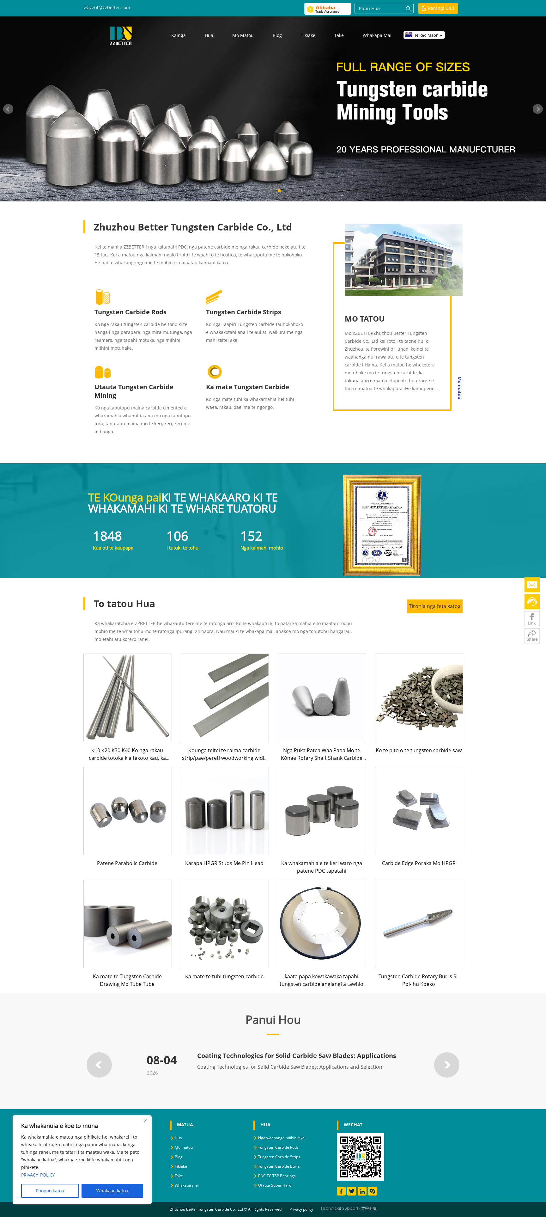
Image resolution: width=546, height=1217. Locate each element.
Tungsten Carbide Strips (243, 312)
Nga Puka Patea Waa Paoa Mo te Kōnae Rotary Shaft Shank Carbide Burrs (321, 758)
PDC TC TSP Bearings (277, 1175)
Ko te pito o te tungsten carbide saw (419, 750)
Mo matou (243, 35)
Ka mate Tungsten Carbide (247, 387)
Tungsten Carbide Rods (130, 312)
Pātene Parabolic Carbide (127, 863)
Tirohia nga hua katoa (435, 606)
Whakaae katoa (112, 1191)
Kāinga (178, 35)
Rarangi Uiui (441, 8)
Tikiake (308, 35)
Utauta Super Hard (274, 1185)
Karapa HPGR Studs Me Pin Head (224, 863)
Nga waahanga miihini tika (281, 1137)
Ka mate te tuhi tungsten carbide (224, 976)
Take (339, 35)
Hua (209, 35)
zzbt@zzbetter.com (110, 7)
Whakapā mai (377, 35)
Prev (8, 109)
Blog (277, 35)
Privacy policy (301, 1209)
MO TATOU (365, 318)
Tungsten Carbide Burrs (279, 1166)
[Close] (145, 1120)
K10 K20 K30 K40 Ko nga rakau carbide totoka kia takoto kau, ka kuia (127, 758)
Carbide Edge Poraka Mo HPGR (419, 863)
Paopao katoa (50, 1191)
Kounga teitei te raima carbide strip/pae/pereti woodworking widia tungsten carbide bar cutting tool (224, 758)
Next (538, 109)
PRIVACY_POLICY (38, 1175)
